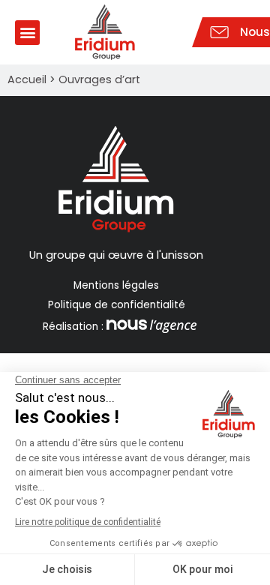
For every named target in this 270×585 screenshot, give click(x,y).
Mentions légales (116, 285)
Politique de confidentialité (116, 305)
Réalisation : (73, 327)
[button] (27, 32)
